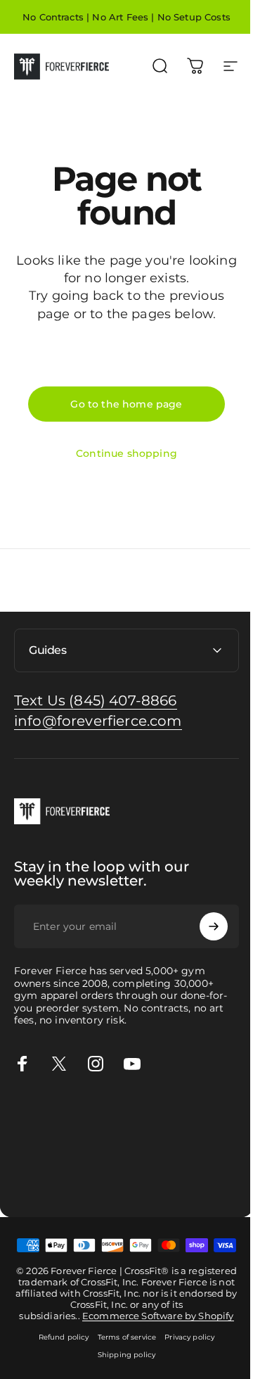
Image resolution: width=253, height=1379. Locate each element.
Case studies (77, 1179)
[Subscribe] (203, 926)
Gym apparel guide (48, 1115)
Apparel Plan (191, 1115)
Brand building (37, 1132)
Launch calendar (115, 1132)
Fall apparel (177, 1163)
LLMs (44, 1194)
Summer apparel (105, 1163)
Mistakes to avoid (44, 1147)
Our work (214, 1147)
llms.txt (74, 1194)
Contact (153, 1179)
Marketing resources (139, 1147)
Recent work (31, 1163)
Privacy (222, 1179)
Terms (15, 1194)
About (188, 1179)
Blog (121, 1179)
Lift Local (23, 1179)
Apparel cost (128, 1115)
